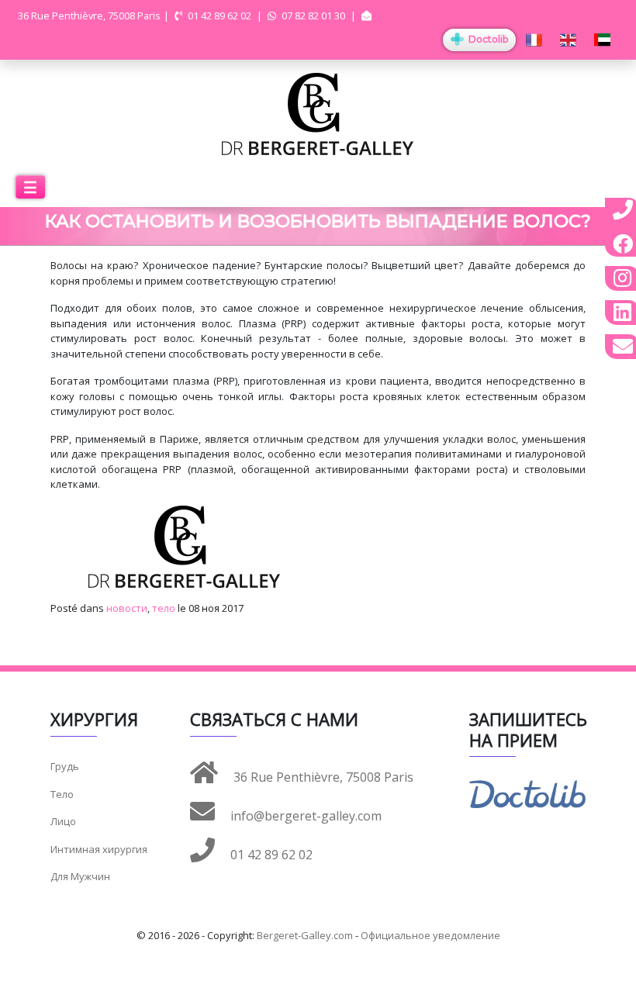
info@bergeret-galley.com (304, 815)
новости (126, 608)
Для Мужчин (80, 876)
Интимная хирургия (98, 849)
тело (163, 608)
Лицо (63, 821)
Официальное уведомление (430, 935)
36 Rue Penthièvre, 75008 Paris (321, 777)
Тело (62, 794)
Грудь (64, 766)
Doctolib (487, 39)
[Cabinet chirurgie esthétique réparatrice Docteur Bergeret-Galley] (318, 113)
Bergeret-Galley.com (305, 935)
